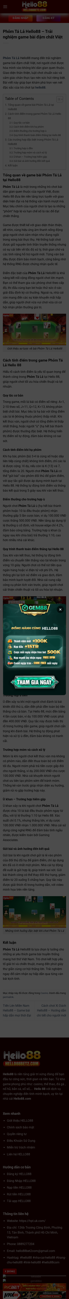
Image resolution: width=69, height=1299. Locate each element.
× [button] (60, 609)
